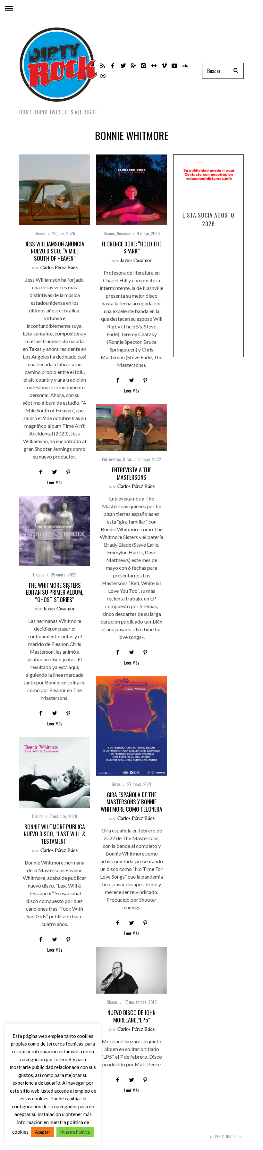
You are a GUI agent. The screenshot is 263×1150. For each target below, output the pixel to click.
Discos (40, 233)
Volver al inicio (223, 1136)
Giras (127, 459)
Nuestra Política (75, 1132)
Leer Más (54, 482)
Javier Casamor (135, 260)
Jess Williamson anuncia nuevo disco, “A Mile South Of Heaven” (54, 251)
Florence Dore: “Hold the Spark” (132, 247)
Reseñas (124, 233)
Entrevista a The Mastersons (131, 473)
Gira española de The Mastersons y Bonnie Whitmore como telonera (131, 801)
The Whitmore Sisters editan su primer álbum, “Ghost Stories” (54, 592)
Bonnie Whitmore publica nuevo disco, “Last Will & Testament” (55, 834)
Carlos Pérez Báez (59, 267)
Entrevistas (111, 459)
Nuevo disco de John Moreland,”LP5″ (131, 1016)
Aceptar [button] (42, 1132)
